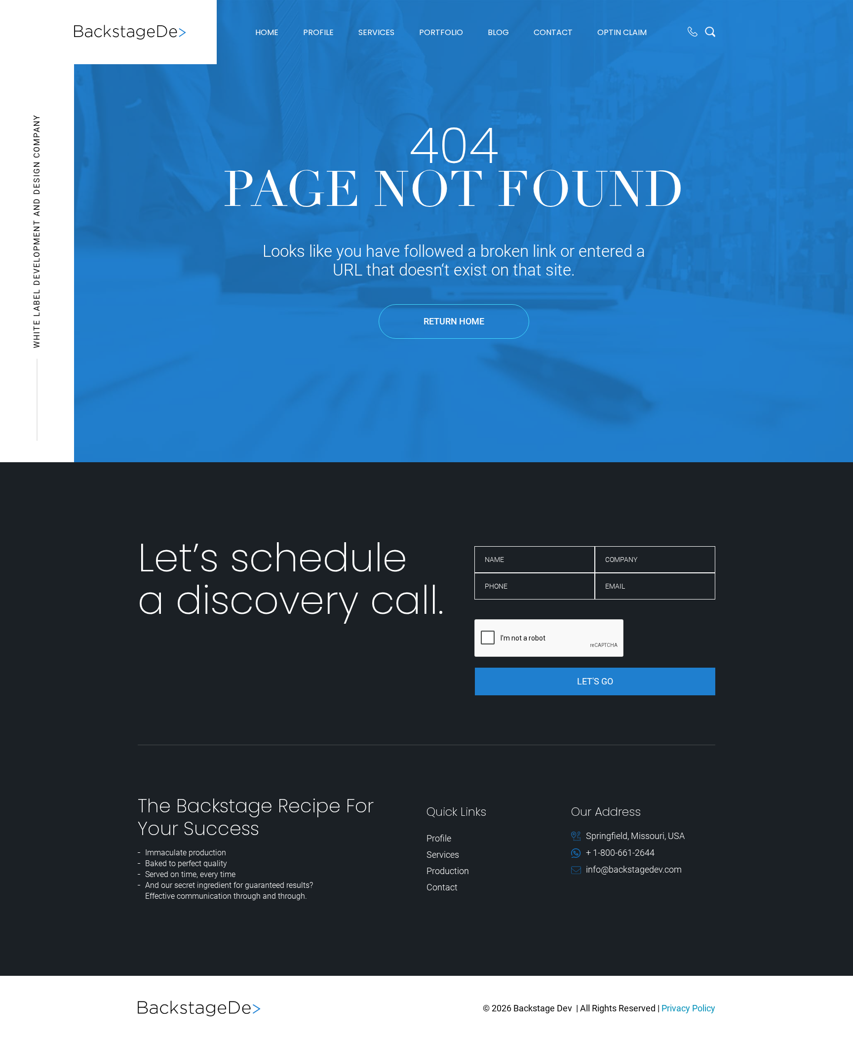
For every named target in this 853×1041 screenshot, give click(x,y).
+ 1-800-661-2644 (620, 853)
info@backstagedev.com (634, 870)
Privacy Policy (688, 1008)
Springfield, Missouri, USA (635, 836)
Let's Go (595, 681)
